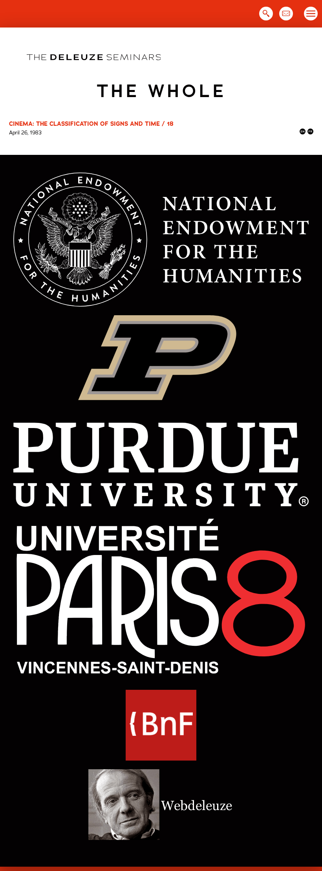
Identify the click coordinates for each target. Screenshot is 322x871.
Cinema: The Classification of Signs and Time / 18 (91, 124)
